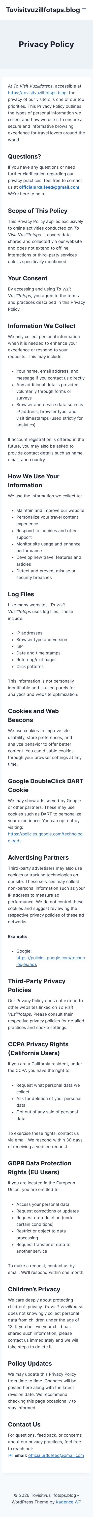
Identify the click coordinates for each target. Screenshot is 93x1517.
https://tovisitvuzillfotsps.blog (37, 92)
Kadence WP (68, 1501)
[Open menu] (84, 10)
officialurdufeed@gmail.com (49, 187)
